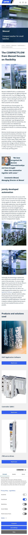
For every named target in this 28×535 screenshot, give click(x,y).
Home (3, 45)
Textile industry (21, 45)
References (13, 45)
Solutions (8, 45)
